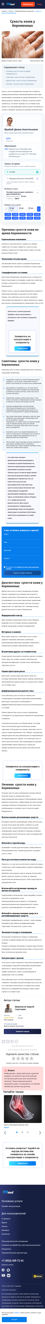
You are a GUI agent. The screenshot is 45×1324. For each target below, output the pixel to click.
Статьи (10, 11)
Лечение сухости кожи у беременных (20, 84)
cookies (16, 1313)
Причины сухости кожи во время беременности (18, 72)
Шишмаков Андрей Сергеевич (24, 1008)
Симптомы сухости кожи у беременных (20, 77)
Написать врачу (22, 1031)
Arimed (4, 11)
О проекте (6, 1219)
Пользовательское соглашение (15, 1241)
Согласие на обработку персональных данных (21, 1245)
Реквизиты (6, 1249)
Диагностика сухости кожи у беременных (21, 81)
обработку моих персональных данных (22, 568)
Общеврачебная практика (24, 11)
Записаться (28, 4)
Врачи (4, 1223)
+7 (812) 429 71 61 (13, 1260)
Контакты (6, 1234)
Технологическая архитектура (14, 1253)
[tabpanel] (23, 1112)
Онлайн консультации (11, 1206)
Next (40, 1132)
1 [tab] (16, 1132)
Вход (39, 4)
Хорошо (14, 1319)
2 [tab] (22, 1132)
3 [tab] (27, 1132)
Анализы (5, 1230)
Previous (5, 1132)
